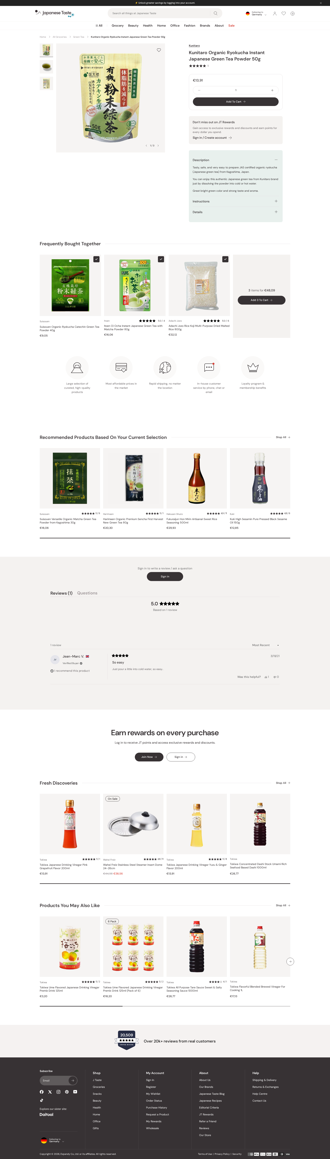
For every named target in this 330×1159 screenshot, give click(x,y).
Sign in (165, 576)
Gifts (96, 1128)
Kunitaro (194, 45)
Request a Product (157, 1114)
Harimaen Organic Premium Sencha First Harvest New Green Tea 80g (133, 521)
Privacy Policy (222, 1154)
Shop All (281, 437)
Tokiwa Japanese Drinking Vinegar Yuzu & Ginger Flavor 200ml (197, 866)
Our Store (205, 1135)
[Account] (275, 13)
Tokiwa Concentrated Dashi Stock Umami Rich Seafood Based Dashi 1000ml (258, 865)
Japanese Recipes (210, 1100)
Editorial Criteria (209, 1107)
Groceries (99, 1087)
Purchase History (156, 1107)
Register (151, 1087)
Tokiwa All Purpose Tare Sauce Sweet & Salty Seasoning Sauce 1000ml (194, 989)
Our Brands (206, 1087)
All (100, 26)
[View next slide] (158, 145)
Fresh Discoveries (59, 783)
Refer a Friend (207, 1121)
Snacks (97, 1093)
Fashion (189, 26)
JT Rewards (206, 1114)
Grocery (118, 26)
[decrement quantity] (199, 90)
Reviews (204, 1128)
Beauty (133, 26)
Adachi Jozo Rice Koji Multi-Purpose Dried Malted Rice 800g (199, 327)
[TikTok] (42, 1100)
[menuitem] (99, 25)
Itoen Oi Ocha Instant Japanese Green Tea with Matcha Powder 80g (133, 327)
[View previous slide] (146, 145)
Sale (231, 26)
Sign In (150, 1080)
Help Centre (259, 1093)
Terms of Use (205, 1154)
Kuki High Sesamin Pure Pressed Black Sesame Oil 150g (258, 521)
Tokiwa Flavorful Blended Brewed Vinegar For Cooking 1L (257, 988)
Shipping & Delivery (264, 1080)
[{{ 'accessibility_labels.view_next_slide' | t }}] (290, 961)
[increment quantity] (272, 90)
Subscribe (73, 1080)
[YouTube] (75, 1092)
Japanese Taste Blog (212, 1093)
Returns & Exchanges (265, 1087)
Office (175, 26)
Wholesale (152, 1128)
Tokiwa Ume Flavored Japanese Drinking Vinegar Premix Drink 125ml (69, 989)
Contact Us (259, 1100)
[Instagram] (58, 1092)
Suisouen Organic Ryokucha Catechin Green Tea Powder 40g (69, 328)
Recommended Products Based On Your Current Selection (103, 437)
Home (161, 26)
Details (197, 212)
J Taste (97, 1080)
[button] (198, 66)
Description (201, 160)
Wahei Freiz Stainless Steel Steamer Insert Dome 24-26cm (132, 866)
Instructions (201, 201)
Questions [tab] (87, 594)
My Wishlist (153, 1093)
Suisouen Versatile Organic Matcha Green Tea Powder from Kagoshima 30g (68, 521)
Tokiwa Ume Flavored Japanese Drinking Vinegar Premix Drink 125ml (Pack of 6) (133, 989)
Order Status (154, 1100)
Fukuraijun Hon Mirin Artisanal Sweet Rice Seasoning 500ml (192, 521)
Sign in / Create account (210, 138)
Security (237, 1154)
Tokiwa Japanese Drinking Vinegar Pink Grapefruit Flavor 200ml (63, 866)
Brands (205, 26)
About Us (204, 1080)
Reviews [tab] (61, 594)
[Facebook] (42, 1092)
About (219, 26)
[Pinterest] (67, 1092)
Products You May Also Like (70, 905)
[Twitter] (50, 1092)
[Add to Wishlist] (159, 50)
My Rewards (153, 1121)
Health (148, 26)
